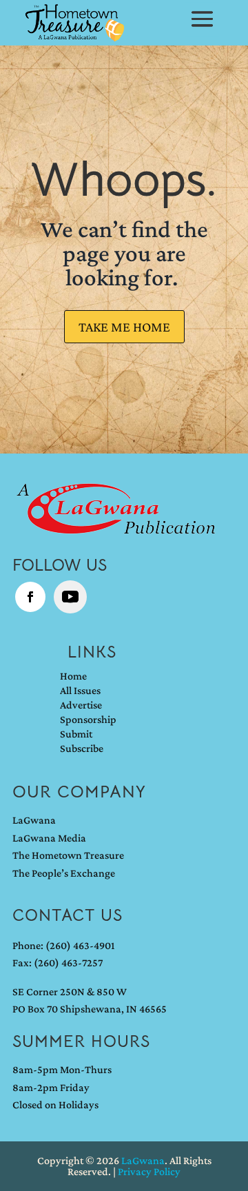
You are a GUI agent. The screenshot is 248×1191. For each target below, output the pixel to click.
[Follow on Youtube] (70, 596)
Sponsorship (88, 719)
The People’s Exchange (63, 873)
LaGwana (34, 820)
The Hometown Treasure (68, 855)
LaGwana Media (49, 838)
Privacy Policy (149, 1171)
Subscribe (81, 748)
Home (73, 676)
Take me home (124, 326)
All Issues (80, 690)
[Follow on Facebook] (30, 597)
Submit (76, 734)
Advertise (81, 705)
